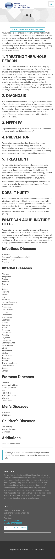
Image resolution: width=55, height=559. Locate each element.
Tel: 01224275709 (11, 521)
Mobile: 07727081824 (13, 523)
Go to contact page (16, 528)
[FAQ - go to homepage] (18, 4)
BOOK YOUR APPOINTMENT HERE (28, 29)
